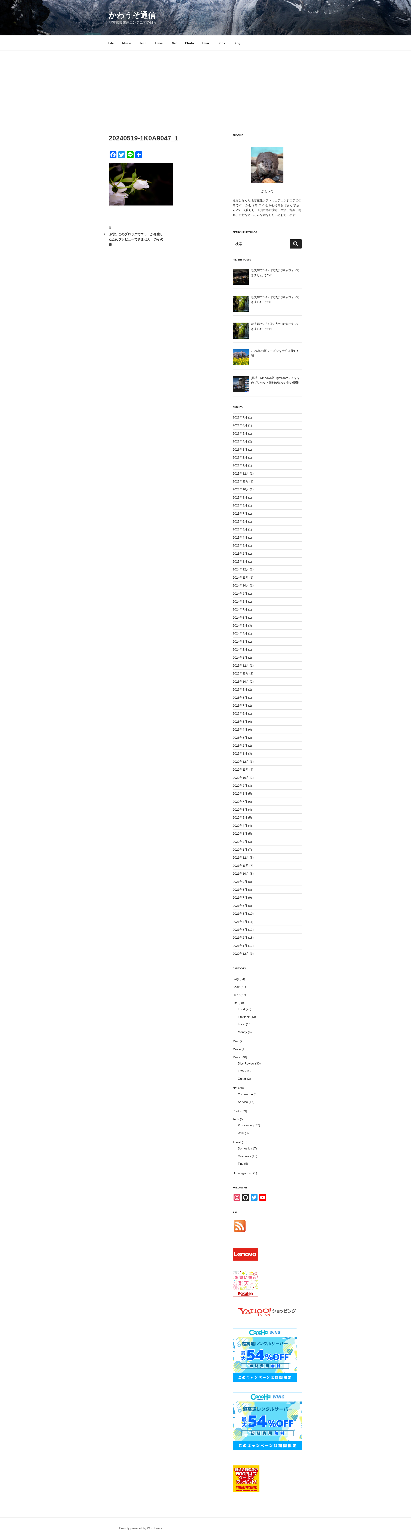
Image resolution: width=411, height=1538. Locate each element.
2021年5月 (240, 913)
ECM (241, 1071)
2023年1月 (240, 753)
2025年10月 (241, 489)
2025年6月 (240, 521)
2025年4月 (240, 537)
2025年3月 (240, 545)
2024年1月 (240, 657)
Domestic (244, 1148)
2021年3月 (240, 929)
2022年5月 (240, 817)
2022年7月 (240, 801)
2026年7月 (240, 417)
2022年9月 (240, 785)
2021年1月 (240, 945)
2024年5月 (240, 625)
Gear (205, 43)
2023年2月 (240, 745)
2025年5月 (240, 529)
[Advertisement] (205, 83)
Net (174, 43)
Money (242, 1032)
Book (221, 43)
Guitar (242, 1078)
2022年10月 (241, 777)
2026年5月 (240, 433)
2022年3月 (240, 833)
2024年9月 (240, 593)
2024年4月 (240, 633)
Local (241, 1024)
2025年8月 (240, 505)
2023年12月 (241, 665)
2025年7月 (240, 513)
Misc (236, 1041)
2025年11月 (241, 481)
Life (111, 43)
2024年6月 (240, 617)
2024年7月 (240, 609)
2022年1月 (240, 849)
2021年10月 (241, 873)
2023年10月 (241, 681)
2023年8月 (240, 697)
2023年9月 (240, 689)
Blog (237, 43)
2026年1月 (240, 465)
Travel (159, 43)
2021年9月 (240, 881)
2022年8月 (240, 793)
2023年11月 (241, 673)
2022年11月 (241, 769)
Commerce (245, 1094)
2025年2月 (240, 553)
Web (241, 1133)
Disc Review (246, 1063)
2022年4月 (240, 825)
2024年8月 (240, 601)
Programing (246, 1125)
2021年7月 (240, 897)
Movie (237, 1049)
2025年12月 (241, 473)
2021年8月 (240, 889)
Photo (189, 43)
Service (243, 1101)
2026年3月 (240, 449)
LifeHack (244, 1016)
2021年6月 (240, 905)
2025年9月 (240, 497)
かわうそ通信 (132, 15)
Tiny (240, 1163)
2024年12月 (241, 569)
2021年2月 (240, 937)
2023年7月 (240, 705)
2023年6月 (240, 713)
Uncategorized (242, 1173)
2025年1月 (240, 561)
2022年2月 (240, 841)
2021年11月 (241, 865)
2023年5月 (240, 721)
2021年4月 (240, 921)
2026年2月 (240, 457)
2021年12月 (241, 857)
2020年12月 (241, 953)
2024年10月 (241, 585)
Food (241, 1009)
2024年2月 (240, 649)
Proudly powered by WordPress (140, 1528)
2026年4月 (240, 441)
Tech (142, 43)
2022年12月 (241, 761)
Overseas (244, 1156)
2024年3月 (240, 641)
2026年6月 (240, 425)
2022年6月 (240, 809)
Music (126, 43)
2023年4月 (240, 729)
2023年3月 (240, 737)
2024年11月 (241, 577)
